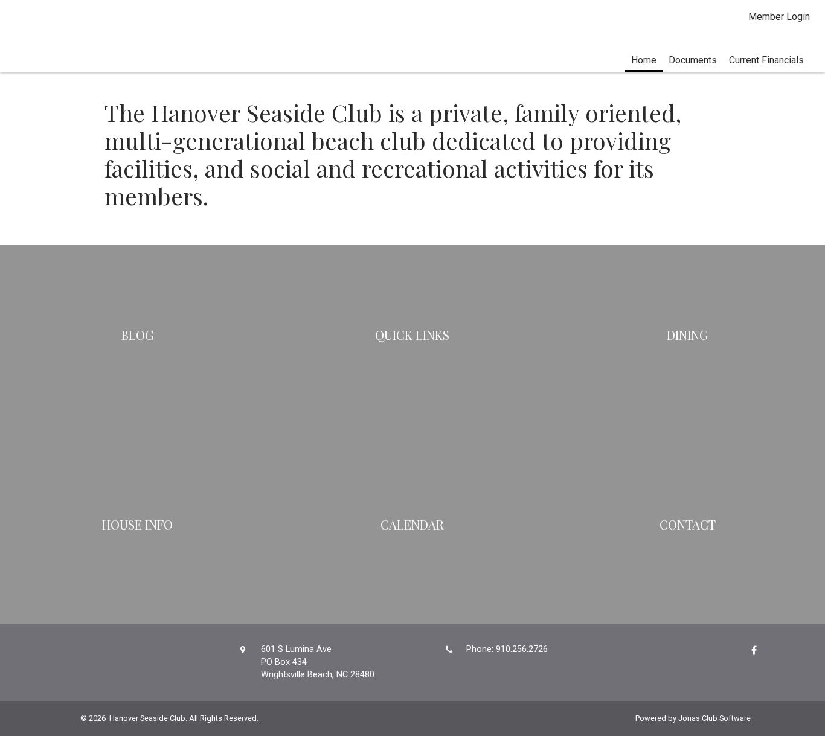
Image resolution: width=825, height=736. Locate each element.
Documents (693, 60)
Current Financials (766, 60)
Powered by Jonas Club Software (693, 718)
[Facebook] (751, 650)
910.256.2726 (522, 649)
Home (643, 60)
